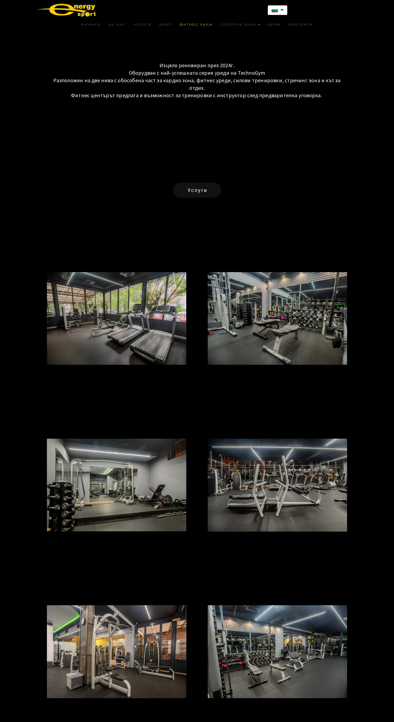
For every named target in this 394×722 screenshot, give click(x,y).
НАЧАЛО (91, 24)
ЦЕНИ (274, 24)
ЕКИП (165, 24)
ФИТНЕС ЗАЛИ (196, 24)
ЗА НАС (117, 24)
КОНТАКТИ (300, 24)
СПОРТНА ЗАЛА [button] (238, 24)
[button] (277, 10)
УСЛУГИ (142, 24)
